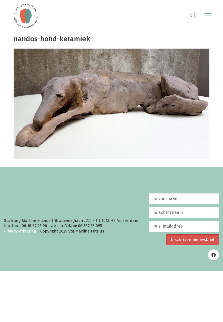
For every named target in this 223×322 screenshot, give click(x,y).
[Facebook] (213, 254)
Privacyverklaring (20, 231)
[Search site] (193, 16)
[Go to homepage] (25, 15)
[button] (208, 16)
